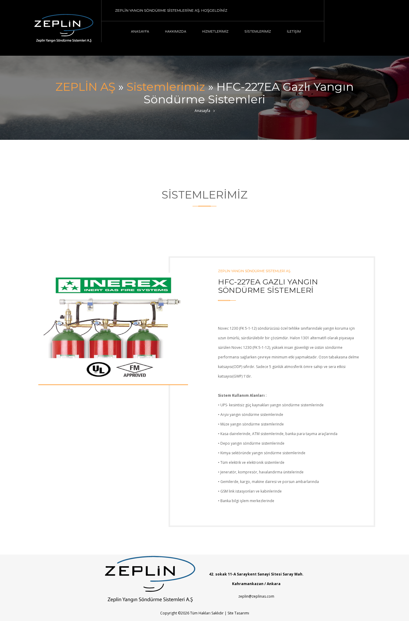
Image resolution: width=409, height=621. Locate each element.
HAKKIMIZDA (175, 32)
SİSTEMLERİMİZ (257, 32)
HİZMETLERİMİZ (215, 32)
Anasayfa (202, 110)
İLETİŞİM (294, 32)
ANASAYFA (140, 32)
